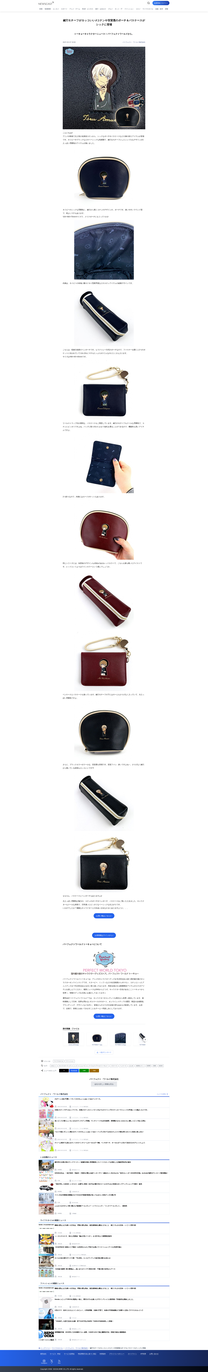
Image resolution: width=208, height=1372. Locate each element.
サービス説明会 (69, 1354)
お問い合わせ (153, 1354)
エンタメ (56, 9)
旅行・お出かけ (100, 9)
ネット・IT (118, 9)
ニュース (82, 1066)
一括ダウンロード (105, 1052)
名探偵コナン (140, 1066)
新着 (40, 9)
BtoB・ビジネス (87, 9)
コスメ (138, 9)
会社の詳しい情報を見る (104, 1084)
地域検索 (48, 9)
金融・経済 (159, 9)
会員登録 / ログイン (161, 3)
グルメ (110, 9)
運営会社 (43, 1354)
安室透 (148, 1066)
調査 (166, 9)
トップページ (45, 1348)
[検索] (148, 3)
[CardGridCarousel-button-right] (145, 1039)
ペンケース (123, 1066)
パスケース (114, 1066)
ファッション (129, 9)
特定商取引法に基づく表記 (87, 1354)
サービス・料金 (55, 1354)
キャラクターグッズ (65, 1066)
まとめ (131, 1066)
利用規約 (103, 1354)
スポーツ (64, 9)
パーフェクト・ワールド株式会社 (134, 42)
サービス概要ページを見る (192, 1367)
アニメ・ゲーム (74, 9)
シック (75, 1066)
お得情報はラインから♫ (104, 935)
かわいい (53, 1066)
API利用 (143, 1354)
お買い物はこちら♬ (104, 916)
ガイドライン (132, 1354)
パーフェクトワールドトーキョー (98, 1066)
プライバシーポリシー (116, 1354)
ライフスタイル (148, 9)
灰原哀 (161, 1066)
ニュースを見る (161, 1094)
